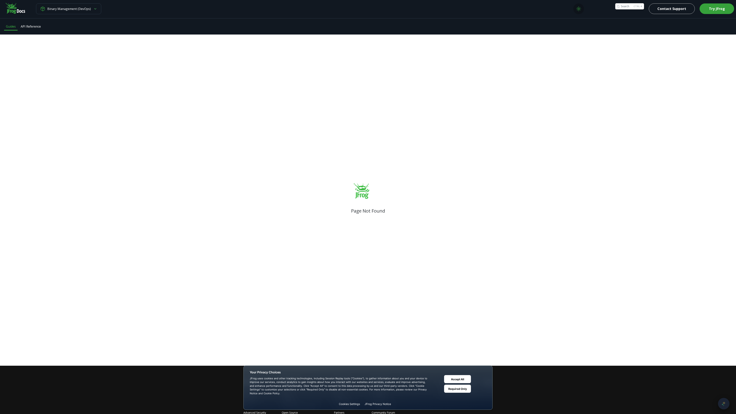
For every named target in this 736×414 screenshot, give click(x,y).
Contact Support (671, 8)
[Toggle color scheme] (578, 8)
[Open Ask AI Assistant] (723, 403)
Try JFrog (717, 8)
